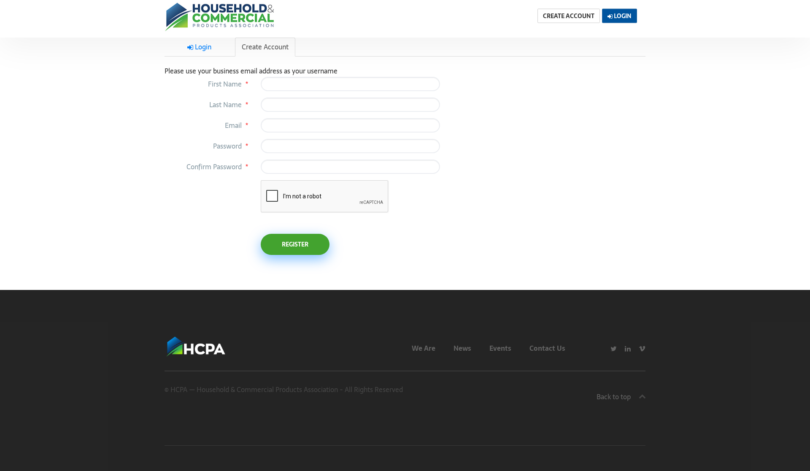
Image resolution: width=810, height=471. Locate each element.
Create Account (265, 46)
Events (500, 348)
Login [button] (622, 16)
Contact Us (547, 348)
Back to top (614, 396)
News (462, 348)
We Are (423, 348)
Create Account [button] (568, 16)
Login (202, 46)
